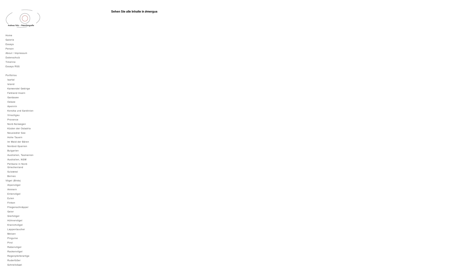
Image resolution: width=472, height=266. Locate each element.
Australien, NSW (17, 159)
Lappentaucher (16, 229)
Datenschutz (13, 57)
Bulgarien (13, 150)
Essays (10, 44)
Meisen (11, 233)
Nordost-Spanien (17, 146)
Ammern (12, 189)
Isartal (11, 79)
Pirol (10, 242)
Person (10, 48)
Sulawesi (12, 171)
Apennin (12, 106)
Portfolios (11, 75)
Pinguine (12, 238)
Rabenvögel (14, 246)
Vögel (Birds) (13, 180)
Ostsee (11, 101)
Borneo (11, 176)
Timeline (11, 61)
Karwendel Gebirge (18, 88)
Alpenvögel (14, 184)
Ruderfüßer (14, 260)
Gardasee (13, 97)
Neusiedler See (16, 132)
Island (11, 84)
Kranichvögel (15, 224)
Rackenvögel (15, 251)
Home (9, 35)
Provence (12, 119)
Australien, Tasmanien (20, 154)
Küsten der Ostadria (19, 128)
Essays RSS (13, 66)
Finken (11, 202)
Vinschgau (13, 115)
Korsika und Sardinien (20, 110)
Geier (10, 211)
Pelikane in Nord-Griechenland (17, 165)
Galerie (10, 39)
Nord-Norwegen (16, 123)
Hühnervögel (14, 220)
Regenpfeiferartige (18, 255)
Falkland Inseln (16, 92)
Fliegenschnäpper (18, 207)
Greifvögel (13, 215)
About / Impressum (16, 52)
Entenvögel (14, 193)
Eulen (10, 198)
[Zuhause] (23, 18)
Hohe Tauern (14, 137)
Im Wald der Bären (18, 141)
